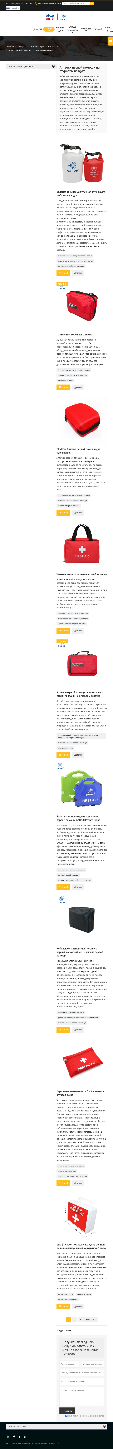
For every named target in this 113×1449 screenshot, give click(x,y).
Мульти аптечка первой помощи (72, 623)
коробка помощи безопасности (71, 870)
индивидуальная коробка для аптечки (74, 880)
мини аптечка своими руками (71, 1166)
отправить (67, 1411)
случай (98, 29)
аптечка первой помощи (68, 875)
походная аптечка (65, 380)
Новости (86, 28)
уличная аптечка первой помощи (72, 375)
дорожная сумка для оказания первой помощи (78, 1017)
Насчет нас (60, 29)
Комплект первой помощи (42, 46)
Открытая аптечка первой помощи (73, 613)
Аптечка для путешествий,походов (73, 618)
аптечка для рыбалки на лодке (71, 266)
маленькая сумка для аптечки (71, 1012)
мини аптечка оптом (67, 1171)
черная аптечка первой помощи (72, 1022)
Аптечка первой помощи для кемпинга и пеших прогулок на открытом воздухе (78, 736)
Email (63, 272)
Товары (49, 28)
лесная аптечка (84, 1294)
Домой (38, 29)
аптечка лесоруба (65, 1294)
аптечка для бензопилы (68, 1299)
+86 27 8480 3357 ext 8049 (49, 3)
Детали (78, 273)
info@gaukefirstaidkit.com (21, 3)
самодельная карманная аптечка (72, 1176)
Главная (10, 46)
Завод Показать (72, 28)
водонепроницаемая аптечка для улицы (75, 261)
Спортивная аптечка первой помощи (74, 370)
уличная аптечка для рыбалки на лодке (75, 255)
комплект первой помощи (69, 505)
